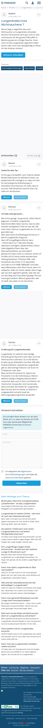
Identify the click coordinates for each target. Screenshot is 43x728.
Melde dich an (9, 419)
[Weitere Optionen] (39, 14)
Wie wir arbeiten (27, 670)
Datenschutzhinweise (14, 477)
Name (5, 434)
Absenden (21, 483)
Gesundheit (29, 68)
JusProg (20, 713)
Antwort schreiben (13, 55)
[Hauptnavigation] (39, 3)
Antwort (7, 442)
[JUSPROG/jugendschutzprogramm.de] (10, 706)
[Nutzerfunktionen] (33, 3)
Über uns (5, 670)
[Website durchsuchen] (27, 3)
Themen (12, 7)
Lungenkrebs (26, 7)
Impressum (10, 718)
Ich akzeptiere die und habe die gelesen (21, 474)
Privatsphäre (32, 718)
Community (14, 667)
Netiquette (35, 667)
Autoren (14, 670)
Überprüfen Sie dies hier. (31, 701)
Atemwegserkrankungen (12, 68)
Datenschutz (20, 718)
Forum (3, 7)
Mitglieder (24, 667)
